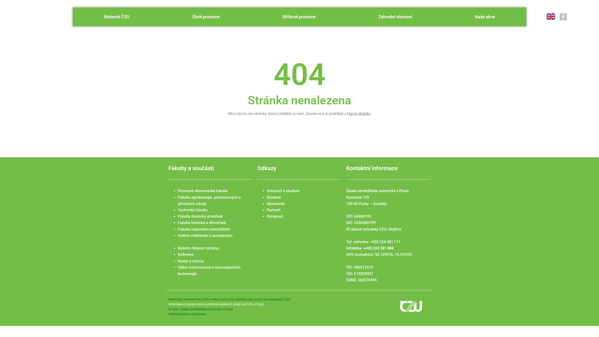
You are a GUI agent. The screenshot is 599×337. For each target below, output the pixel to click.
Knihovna (186, 254)
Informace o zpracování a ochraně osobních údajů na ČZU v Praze (216, 304)
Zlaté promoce (206, 16)
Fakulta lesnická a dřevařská (202, 222)
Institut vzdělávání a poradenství (205, 235)
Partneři (273, 210)
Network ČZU (116, 16)
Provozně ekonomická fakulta (203, 191)
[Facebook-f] (563, 16)
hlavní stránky (358, 113)
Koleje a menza (191, 261)
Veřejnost (275, 216)
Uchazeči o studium (283, 191)
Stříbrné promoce (299, 16)
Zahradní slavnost (395, 16)
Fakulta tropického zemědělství (204, 229)
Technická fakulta (193, 210)
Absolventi (276, 203)
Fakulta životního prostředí (200, 216)
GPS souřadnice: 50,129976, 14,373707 (379, 254)
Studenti (274, 197)
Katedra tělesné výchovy (198, 248)
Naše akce (485, 16)
